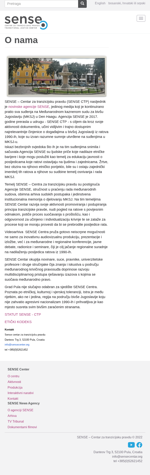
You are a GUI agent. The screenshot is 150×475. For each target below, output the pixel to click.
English (100, 3)
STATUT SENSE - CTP (23, 314)
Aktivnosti (14, 382)
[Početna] (26, 22)
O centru (13, 376)
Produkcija (15, 387)
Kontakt (13, 398)
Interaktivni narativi (21, 393)
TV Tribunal (16, 421)
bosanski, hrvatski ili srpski (126, 3)
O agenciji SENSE (20, 410)
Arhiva (12, 415)
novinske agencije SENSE (28, 107)
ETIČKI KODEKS (18, 322)
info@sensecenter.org (17, 344)
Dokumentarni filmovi (22, 427)
